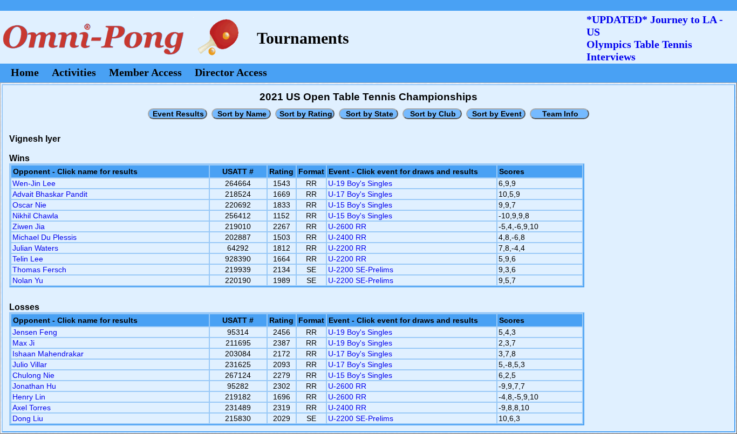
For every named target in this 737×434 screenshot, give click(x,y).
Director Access (231, 72)
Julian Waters (35, 248)
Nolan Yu (27, 280)
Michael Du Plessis (44, 237)
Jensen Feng (34, 332)
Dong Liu (27, 418)
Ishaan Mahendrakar (48, 353)
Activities (74, 72)
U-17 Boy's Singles (360, 194)
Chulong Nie (33, 375)
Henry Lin (28, 396)
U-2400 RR (347, 237)
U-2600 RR (347, 226)
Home (25, 72)
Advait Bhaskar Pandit (49, 194)
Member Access (145, 72)
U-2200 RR (347, 248)
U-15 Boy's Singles (360, 205)
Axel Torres (31, 407)
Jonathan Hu (34, 386)
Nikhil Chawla (35, 215)
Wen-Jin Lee (34, 183)
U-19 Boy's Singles (360, 183)
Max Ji (23, 343)
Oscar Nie (29, 205)
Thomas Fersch (39, 269)
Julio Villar (29, 364)
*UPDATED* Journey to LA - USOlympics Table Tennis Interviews (654, 38)
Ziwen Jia (28, 226)
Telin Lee (27, 258)
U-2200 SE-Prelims (360, 269)
